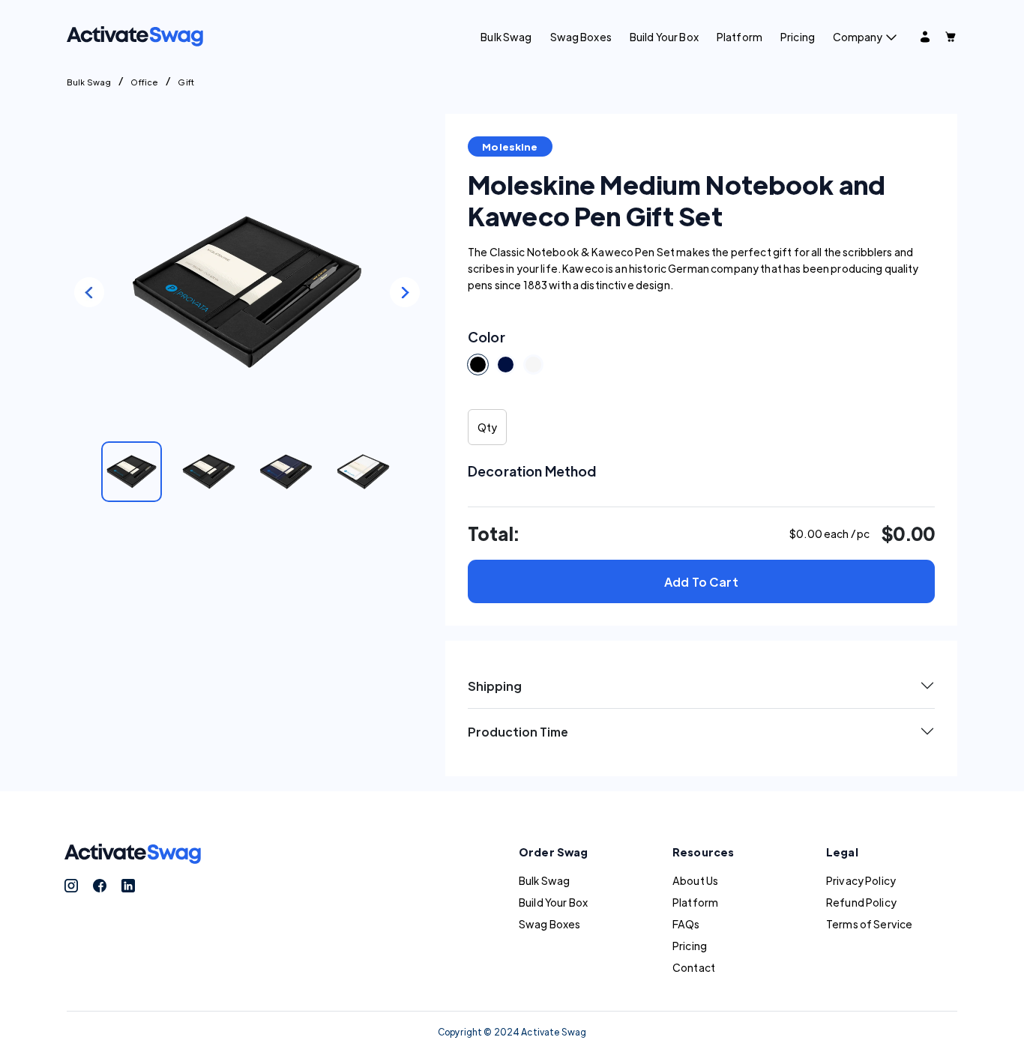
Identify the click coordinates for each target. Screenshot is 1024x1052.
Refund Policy (861, 902)
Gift (186, 81)
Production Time (518, 732)
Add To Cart (701, 582)
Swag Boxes (581, 36)
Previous (89, 292)
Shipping (495, 686)
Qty (487, 427)
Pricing (797, 36)
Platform (739, 36)
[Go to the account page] (925, 36)
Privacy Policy (861, 880)
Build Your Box (664, 36)
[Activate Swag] (135, 34)
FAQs (686, 924)
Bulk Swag (506, 36)
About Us (695, 880)
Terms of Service (869, 924)
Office (144, 81)
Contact (693, 967)
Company (857, 36)
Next (405, 292)
